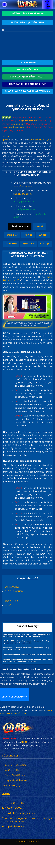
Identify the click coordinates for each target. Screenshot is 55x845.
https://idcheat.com (16, 127)
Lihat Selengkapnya (14, 697)
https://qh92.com (23, 194)
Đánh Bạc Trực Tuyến (39, 140)
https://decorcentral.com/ (28, 841)
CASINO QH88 (12, 587)
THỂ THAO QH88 (14, 591)
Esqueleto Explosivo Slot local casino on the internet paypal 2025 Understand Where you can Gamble (27, 660)
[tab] (19, 226)
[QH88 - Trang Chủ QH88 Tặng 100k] (27, 4)
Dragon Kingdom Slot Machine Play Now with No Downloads (27, 654)
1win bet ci (7, 136)
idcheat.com (18, 124)
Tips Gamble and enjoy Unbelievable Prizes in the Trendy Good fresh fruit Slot (26, 649)
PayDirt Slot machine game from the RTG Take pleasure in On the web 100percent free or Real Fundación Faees (26, 635)
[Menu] (4, 4)
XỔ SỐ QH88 (11, 601)
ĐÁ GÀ (8, 605)
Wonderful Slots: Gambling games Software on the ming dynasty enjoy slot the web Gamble (26, 642)
